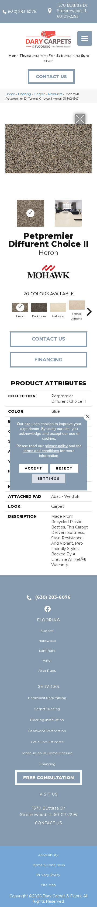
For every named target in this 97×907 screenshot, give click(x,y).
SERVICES (48, 686)
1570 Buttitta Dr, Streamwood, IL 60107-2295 (72, 11)
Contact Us (48, 339)
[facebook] (48, 609)
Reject (64, 468)
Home (10, 94)
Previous (8, 210)
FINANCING (48, 360)
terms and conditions (41, 450)
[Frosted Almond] (76, 305)
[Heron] (20, 307)
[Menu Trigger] (84, 38)
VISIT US (48, 794)
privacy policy (56, 445)
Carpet (39, 94)
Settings (48, 478)
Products (55, 94)
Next (89, 210)
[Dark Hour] (39, 307)
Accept (33, 468)
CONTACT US (48, 823)
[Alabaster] (57, 307)
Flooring (24, 94)
